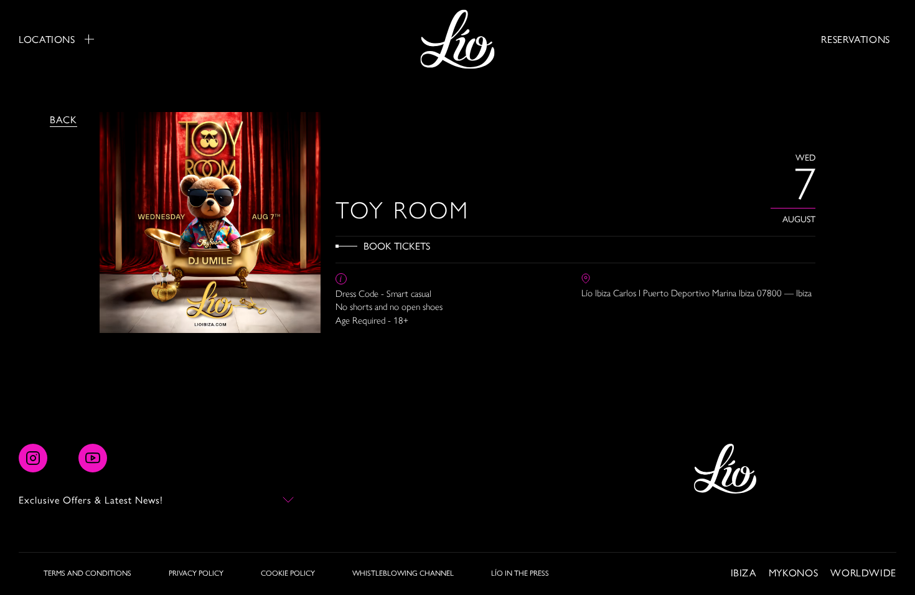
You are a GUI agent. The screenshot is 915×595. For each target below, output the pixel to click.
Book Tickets (397, 245)
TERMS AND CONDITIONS (87, 572)
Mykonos (793, 572)
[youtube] (92, 458)
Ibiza (743, 572)
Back (63, 119)
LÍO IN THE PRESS (520, 572)
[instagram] (33, 458)
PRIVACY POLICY (196, 572)
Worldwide (863, 572)
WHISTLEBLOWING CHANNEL (403, 572)
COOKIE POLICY (288, 572)
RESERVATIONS (855, 39)
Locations (47, 39)
